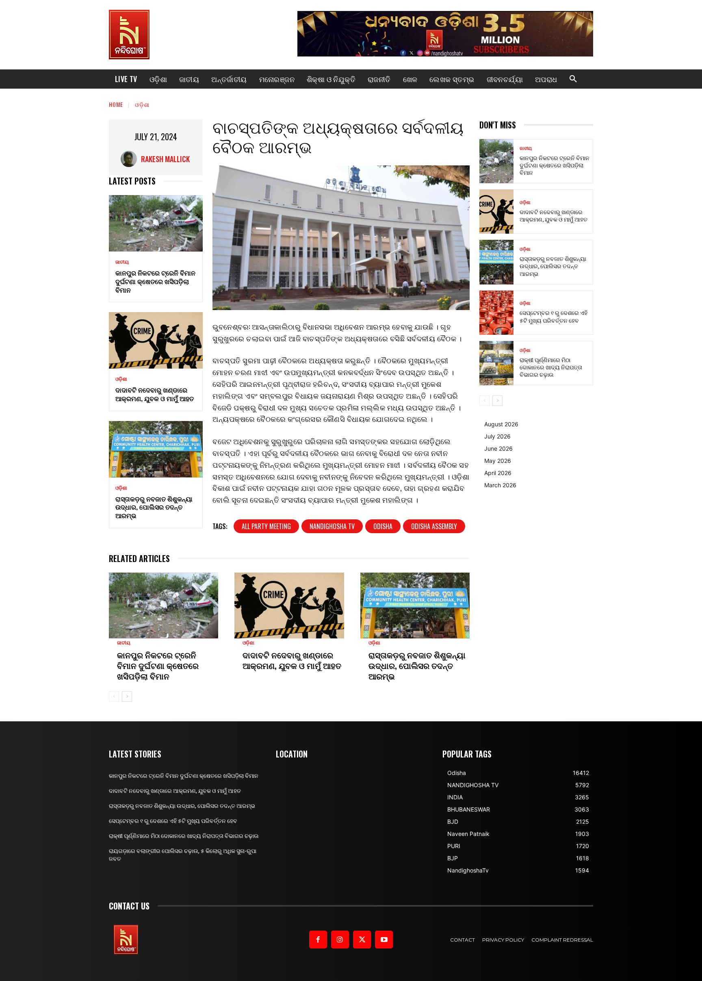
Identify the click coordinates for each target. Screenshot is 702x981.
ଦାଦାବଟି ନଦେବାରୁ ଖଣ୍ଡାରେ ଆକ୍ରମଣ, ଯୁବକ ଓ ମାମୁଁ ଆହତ (154, 394)
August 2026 (501, 424)
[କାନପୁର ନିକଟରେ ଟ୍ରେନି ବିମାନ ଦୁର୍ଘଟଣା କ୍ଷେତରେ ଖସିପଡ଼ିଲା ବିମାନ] (156, 223)
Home (116, 104)
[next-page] (127, 696)
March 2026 (500, 485)
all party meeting (266, 526)
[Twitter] (362, 939)
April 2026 (497, 472)
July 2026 (497, 436)
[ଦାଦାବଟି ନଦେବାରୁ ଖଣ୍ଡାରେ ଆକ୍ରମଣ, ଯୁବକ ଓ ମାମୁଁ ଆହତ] (156, 340)
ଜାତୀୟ (122, 262)
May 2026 (497, 460)
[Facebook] (318, 939)
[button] (573, 79)
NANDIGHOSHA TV (332, 526)
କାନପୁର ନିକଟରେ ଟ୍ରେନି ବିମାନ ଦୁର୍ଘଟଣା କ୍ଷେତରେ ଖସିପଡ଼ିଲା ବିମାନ (155, 281)
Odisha (382, 526)
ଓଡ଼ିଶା (142, 104)
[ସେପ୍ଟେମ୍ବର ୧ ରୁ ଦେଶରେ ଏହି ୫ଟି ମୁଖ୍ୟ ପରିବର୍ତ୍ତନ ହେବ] (496, 313)
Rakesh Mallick (165, 159)
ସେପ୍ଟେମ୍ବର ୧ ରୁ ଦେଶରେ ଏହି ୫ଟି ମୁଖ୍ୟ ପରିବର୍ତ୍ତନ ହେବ (553, 316)
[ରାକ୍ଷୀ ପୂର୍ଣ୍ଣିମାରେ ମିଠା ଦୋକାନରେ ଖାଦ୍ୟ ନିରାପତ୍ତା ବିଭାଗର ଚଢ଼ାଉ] (496, 363)
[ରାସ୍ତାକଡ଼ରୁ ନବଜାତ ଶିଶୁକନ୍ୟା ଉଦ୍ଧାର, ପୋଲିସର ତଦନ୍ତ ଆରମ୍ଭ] (156, 449)
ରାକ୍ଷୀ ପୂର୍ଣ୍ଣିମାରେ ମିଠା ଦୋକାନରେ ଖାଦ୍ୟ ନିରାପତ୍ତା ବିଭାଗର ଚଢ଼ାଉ (551, 366)
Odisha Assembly (434, 526)
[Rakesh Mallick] (131, 159)
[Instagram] (340, 939)
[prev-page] (114, 696)
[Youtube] (384, 939)
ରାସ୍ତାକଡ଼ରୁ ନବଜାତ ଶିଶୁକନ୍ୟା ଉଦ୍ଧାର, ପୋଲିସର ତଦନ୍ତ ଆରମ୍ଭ (154, 507)
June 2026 (498, 448)
